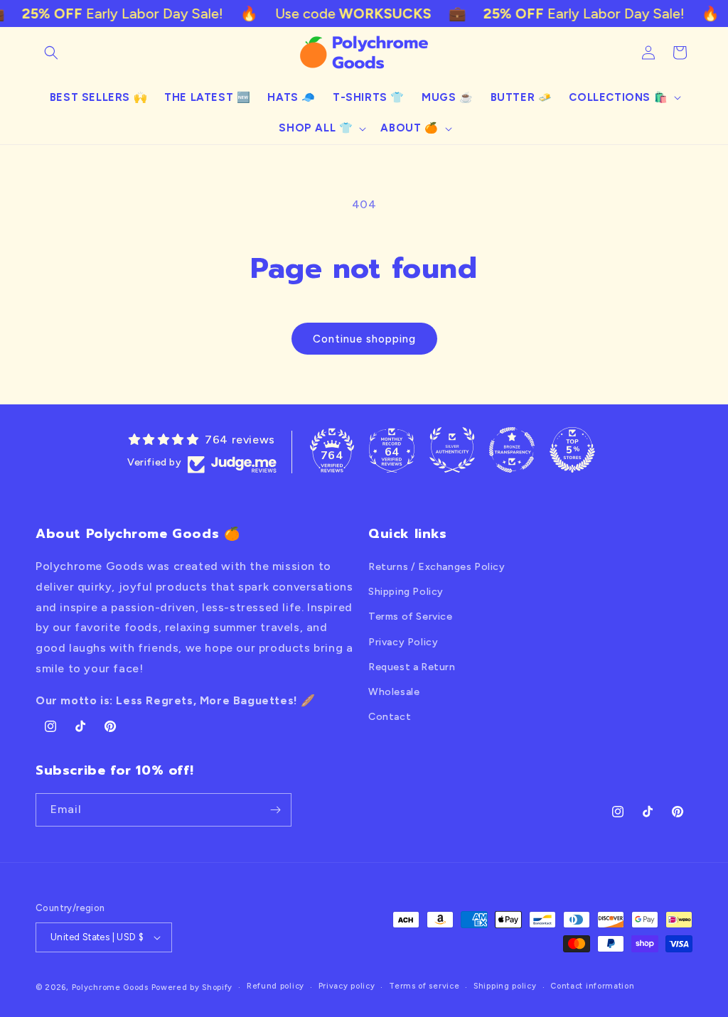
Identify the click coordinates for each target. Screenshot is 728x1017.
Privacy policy (346, 986)
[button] (51, 52)
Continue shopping (364, 339)
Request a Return (412, 667)
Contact (389, 717)
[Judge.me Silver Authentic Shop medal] (452, 450)
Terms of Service (410, 616)
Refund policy (275, 986)
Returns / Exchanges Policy (436, 567)
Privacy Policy (403, 642)
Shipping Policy (406, 592)
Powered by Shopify (192, 987)
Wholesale (393, 692)
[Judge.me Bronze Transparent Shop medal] (512, 450)
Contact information (592, 986)
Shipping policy (505, 986)
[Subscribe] (275, 810)
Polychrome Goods (110, 987)
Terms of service (424, 986)
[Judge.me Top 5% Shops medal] (572, 450)
